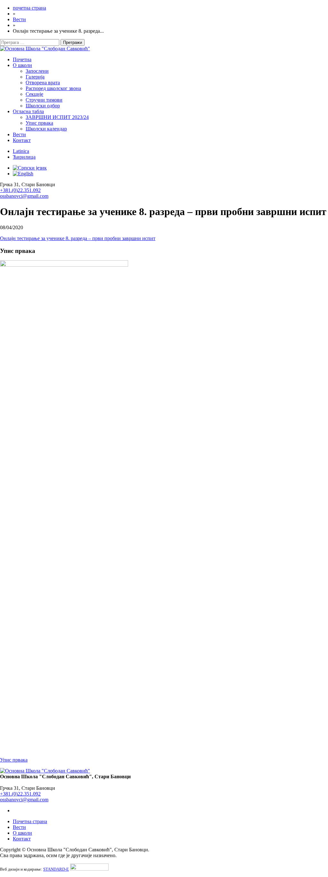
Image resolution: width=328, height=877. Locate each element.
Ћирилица (24, 157)
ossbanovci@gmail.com (24, 196)
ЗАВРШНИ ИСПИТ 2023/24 (57, 117)
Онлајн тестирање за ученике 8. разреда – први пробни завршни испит (77, 238)
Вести (19, 134)
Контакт (22, 140)
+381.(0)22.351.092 (20, 190)
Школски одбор (43, 105)
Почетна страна (30, 821)
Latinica (21, 151)
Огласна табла (28, 111)
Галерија (35, 76)
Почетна (22, 59)
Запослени (37, 71)
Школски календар (46, 128)
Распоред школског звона (53, 88)
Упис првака (39, 123)
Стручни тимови (44, 100)
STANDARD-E (56, 869)
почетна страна (29, 8)
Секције (34, 94)
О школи (22, 65)
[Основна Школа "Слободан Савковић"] (45, 48)
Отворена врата (43, 82)
